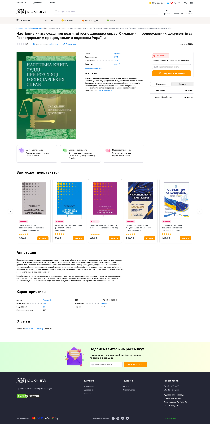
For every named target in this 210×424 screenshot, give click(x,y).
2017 (116, 60)
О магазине (21, 3)
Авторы (49, 20)
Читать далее (105, 90)
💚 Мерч (111, 20)
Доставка (37, 3)
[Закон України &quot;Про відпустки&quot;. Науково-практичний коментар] (105, 200)
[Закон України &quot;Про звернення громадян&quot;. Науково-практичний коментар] (69, 200)
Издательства (128, 390)
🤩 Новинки (67, 20)
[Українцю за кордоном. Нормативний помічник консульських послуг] (176, 200)
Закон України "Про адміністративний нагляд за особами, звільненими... (31, 227)
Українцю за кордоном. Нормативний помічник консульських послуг (172, 227)
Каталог (26, 20)
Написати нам (170, 418)
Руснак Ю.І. (118, 54)
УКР (191, 3)
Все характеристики (93, 68)
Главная (20, 28)
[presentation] (10, 211)
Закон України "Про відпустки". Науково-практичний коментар (104, 226)
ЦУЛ (116, 57)
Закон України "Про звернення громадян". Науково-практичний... (68, 227)
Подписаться (135, 364)
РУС (185, 3)
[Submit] (55, 11)
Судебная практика (33, 28)
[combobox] (106, 11)
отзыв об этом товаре (34, 329)
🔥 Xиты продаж (90, 20)
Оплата (52, 3)
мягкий (117, 64)
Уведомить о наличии (173, 73)
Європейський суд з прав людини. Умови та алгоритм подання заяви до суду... (138, 227)
